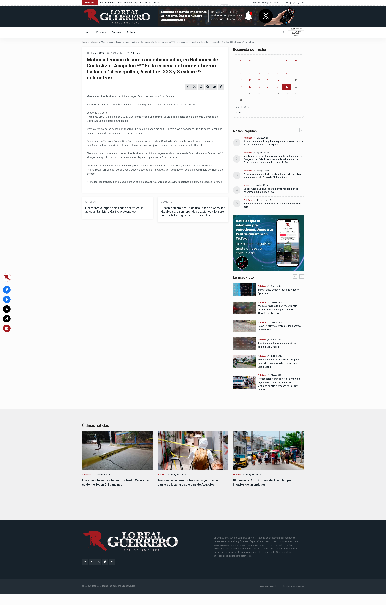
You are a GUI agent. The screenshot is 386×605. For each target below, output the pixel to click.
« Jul (238, 112)
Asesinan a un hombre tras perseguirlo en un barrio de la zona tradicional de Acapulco (189, 482)
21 (277, 86)
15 (287, 80)
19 (259, 86)
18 (250, 86)
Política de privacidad (266, 586)
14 (277, 80)
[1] (231, 16)
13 (268, 80)
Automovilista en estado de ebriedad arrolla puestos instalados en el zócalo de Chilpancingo (272, 175)
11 (250, 80)
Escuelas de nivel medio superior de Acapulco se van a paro (273, 205)
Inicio (87, 32)
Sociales (116, 32)
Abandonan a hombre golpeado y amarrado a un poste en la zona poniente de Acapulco (273, 143)
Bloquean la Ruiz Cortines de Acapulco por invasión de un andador (130, 2)
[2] (268, 243)
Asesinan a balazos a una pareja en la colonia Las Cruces (278, 345)
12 (259, 80)
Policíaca (101, 32)
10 (241, 80)
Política (131, 32)
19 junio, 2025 (97, 53)
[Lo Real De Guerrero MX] (287, 2)
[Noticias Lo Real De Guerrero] (290, 2)
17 (241, 86)
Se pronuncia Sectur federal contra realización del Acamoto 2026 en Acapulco (271, 190)
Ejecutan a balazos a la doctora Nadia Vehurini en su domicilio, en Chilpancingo (116, 482)
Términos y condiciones (293, 586)
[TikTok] (298, 2)
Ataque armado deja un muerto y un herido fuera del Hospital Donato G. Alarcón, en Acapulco (277, 309)
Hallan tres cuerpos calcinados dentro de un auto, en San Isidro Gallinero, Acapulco (114, 210)
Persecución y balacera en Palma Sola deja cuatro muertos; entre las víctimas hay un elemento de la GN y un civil (279, 384)
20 (268, 86)
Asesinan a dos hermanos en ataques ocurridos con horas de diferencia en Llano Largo (278, 363)
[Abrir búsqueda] (283, 32)
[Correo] (303, 2)
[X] (294, 2)
